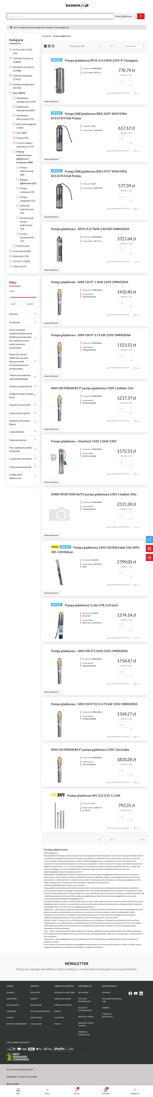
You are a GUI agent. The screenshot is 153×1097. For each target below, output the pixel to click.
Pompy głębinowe (62, 27)
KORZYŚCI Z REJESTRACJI (107, 1015)
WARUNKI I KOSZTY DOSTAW (86, 1024)
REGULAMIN (83, 992)
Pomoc (57, 1024)
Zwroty (34, 999)
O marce (10, 992)
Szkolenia (11, 1011)
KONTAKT (106, 992)
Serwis (57, 1011)
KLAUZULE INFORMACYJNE (85, 1009)
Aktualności (13, 1005)
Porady (10, 1017)
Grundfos (131, 944)
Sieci (15, 27)
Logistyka (59, 1017)
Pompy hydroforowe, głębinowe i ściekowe (36, 27)
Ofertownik (36, 1017)
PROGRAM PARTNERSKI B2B (111, 1000)
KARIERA (105, 1008)
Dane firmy (12, 999)
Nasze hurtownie (62, 999)
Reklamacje (36, 1005)
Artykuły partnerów (17, 1024)
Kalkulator (36, 1024)
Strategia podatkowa (84, 1033)
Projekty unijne (86, 1017)
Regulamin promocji (40, 1011)
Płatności (35, 992)
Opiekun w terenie (63, 1005)
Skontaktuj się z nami (64, 992)
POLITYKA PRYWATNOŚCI (84, 1000)
